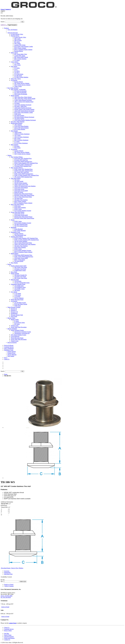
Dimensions (7, 572)
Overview (6, 571)
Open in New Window (17, 568)
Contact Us (7, 639)
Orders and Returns (9, 638)
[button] (9, 350)
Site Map (6, 633)
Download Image (6, 568)
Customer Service (9, 629)
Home (5, 374)
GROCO (4, 25)
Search (3, 21)
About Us (6, 627)
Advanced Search (9, 636)
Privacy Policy (8, 630)
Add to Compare (9, 586)
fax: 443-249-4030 (6, 597)
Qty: (2, 581)
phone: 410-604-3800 (6, 596)
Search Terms (7, 635)
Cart (2, 11)
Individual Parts (8, 574)
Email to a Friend (8, 584)
